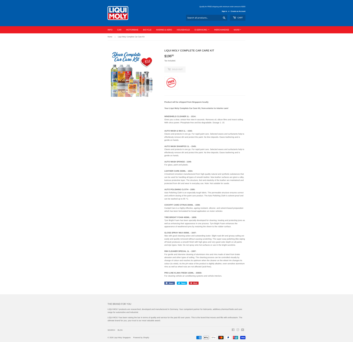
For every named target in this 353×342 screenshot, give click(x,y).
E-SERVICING (201, 30)
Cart (240, 17)
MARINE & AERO (164, 30)
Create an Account (238, 11)
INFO (110, 30)
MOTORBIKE (132, 30)
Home (110, 37)
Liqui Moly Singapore (122, 337)
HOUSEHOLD (183, 30)
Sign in (224, 11)
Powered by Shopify (141, 337)
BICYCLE (147, 30)
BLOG (120, 330)
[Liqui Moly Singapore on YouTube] (242, 330)
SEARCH (111, 330)
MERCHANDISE (221, 30)
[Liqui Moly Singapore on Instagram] (237, 330)
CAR (119, 30)
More (237, 30)
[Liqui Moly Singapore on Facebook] (233, 330)
